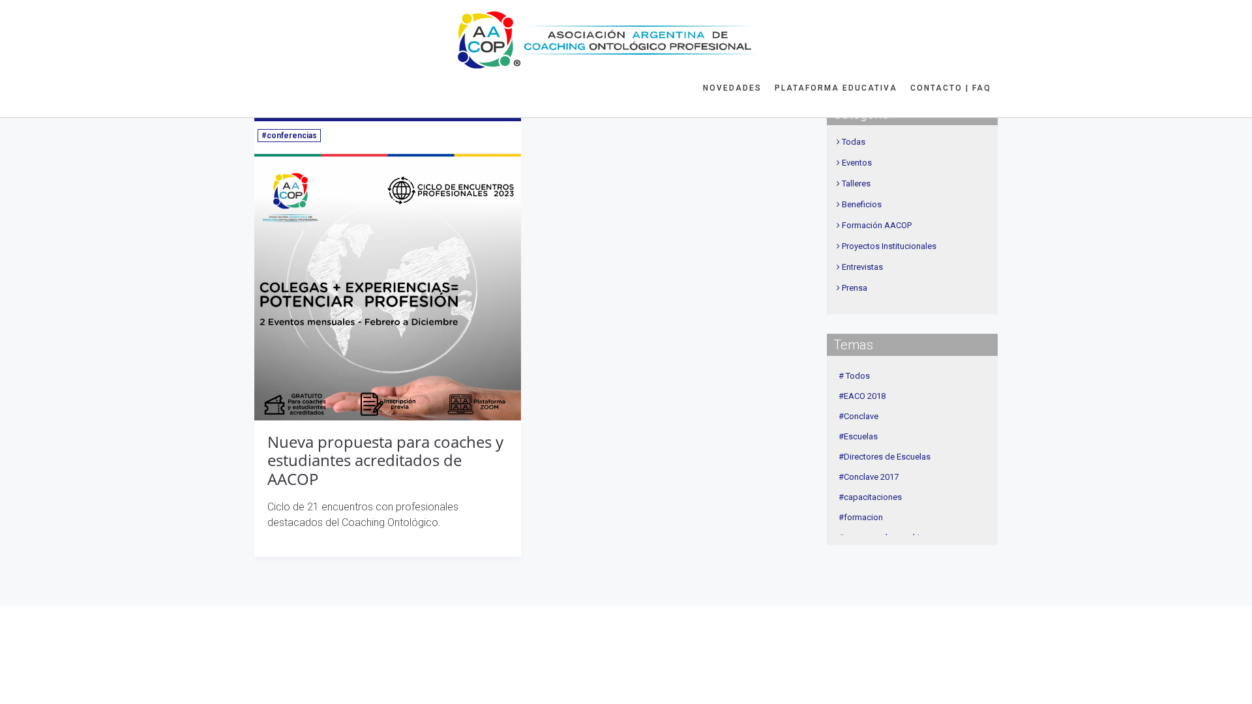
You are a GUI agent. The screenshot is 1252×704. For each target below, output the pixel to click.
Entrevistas (862, 267)
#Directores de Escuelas (885, 457)
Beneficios (862, 204)
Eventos (857, 163)
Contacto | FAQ (950, 88)
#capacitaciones (870, 497)
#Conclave (858, 416)
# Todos (854, 376)
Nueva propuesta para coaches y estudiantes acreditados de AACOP (385, 460)
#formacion (861, 517)
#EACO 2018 (862, 396)
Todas (853, 142)
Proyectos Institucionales (889, 246)
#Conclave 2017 (869, 477)
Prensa (854, 288)
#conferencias (289, 135)
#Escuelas (858, 436)
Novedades (732, 88)
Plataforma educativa (836, 88)
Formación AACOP (877, 225)
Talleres (856, 183)
